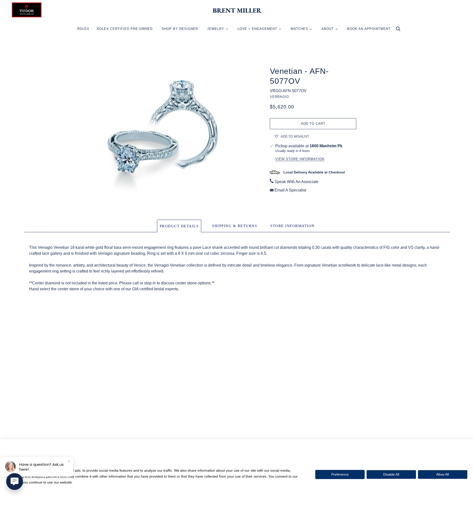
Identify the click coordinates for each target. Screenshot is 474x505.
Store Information (292, 226)
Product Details (179, 226)
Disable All (391, 474)
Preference (340, 474)
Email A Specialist (290, 190)
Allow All (442, 474)
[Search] (398, 30)
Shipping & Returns (234, 226)
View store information (299, 159)
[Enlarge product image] (161, 132)
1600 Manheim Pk (326, 146)
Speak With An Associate (296, 182)
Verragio (279, 97)
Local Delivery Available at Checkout (314, 172)
